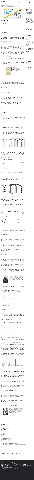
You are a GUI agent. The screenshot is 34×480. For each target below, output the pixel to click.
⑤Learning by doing (4, 430)
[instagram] (30, 72)
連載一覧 (29, 67)
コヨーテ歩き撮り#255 (29, 61)
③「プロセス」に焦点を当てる (5, 428)
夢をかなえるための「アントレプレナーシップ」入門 (14, 453)
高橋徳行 (6, 32)
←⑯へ (3, 419)
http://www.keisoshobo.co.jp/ (27, 465)
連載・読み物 (6, 453)
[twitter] (29, 72)
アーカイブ (29, 69)
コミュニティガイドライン (4, 471)
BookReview (15, 467)
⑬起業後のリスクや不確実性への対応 (6, 440)
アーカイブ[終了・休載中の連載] (17, 464)
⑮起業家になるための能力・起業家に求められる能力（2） (9, 443)
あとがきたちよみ (16, 466)
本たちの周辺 (14, 465)
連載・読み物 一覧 (15, 463)
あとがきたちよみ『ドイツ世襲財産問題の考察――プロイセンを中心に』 (29, 49)
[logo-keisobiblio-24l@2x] (6, 1)
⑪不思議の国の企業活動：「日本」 (6, 438)
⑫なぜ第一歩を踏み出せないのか (6, 439)
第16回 (5, 44)
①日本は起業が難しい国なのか (5, 425)
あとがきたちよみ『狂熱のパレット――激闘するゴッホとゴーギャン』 (29, 42)
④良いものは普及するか (4, 429)
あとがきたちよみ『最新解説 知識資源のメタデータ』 (29, 56)
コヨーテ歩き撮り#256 (29, 37)
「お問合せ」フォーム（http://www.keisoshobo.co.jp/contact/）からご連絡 (6, 467)
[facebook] (27, 72)
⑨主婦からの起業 (3, 435)
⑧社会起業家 (3, 434)
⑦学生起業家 (3, 433)
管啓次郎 (27, 39)
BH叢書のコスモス (16, 468)
